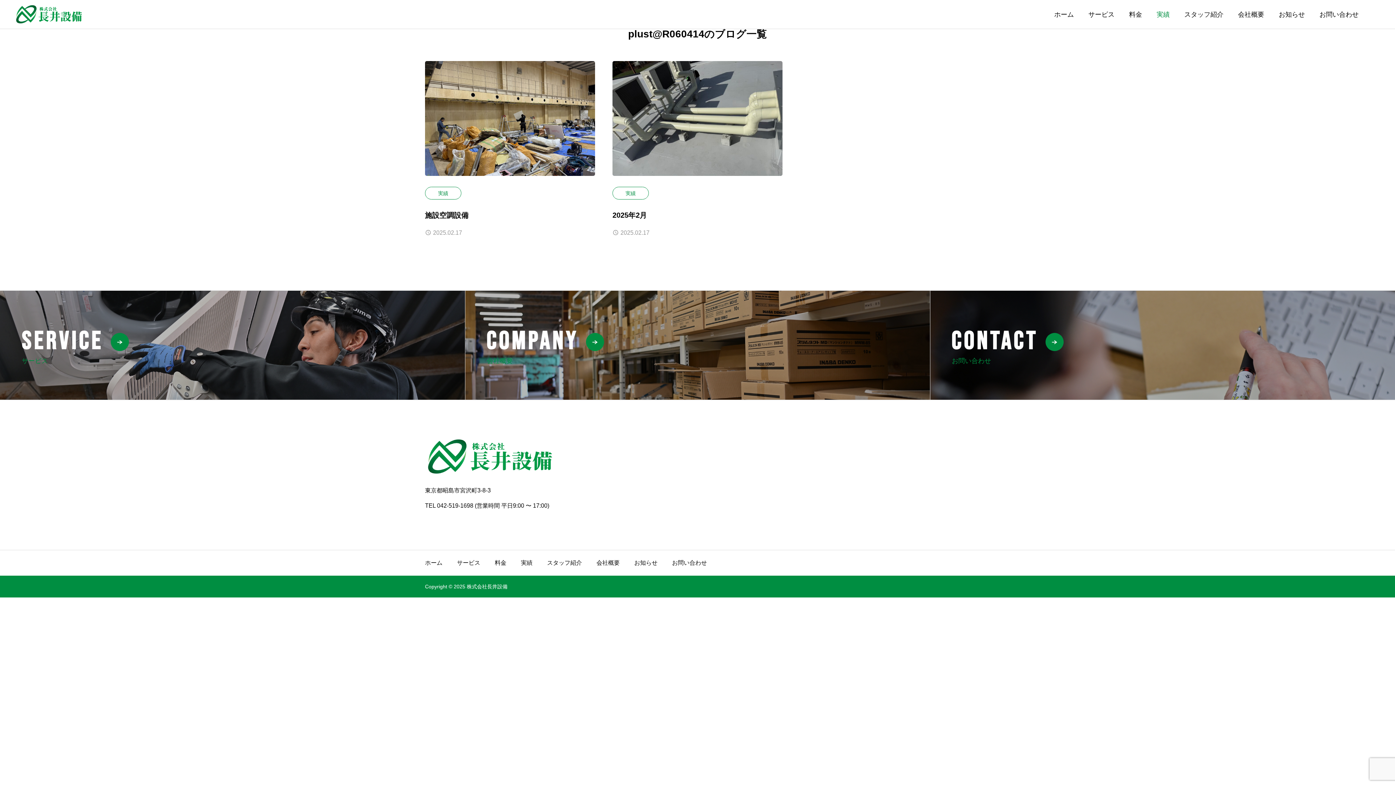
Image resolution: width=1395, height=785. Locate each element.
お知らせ (1292, 14)
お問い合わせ (1339, 14)
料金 (1135, 14)
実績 (1163, 14)
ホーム (1064, 14)
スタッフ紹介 (1204, 14)
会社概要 (1251, 14)
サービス (1101, 14)
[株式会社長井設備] (49, 14)
